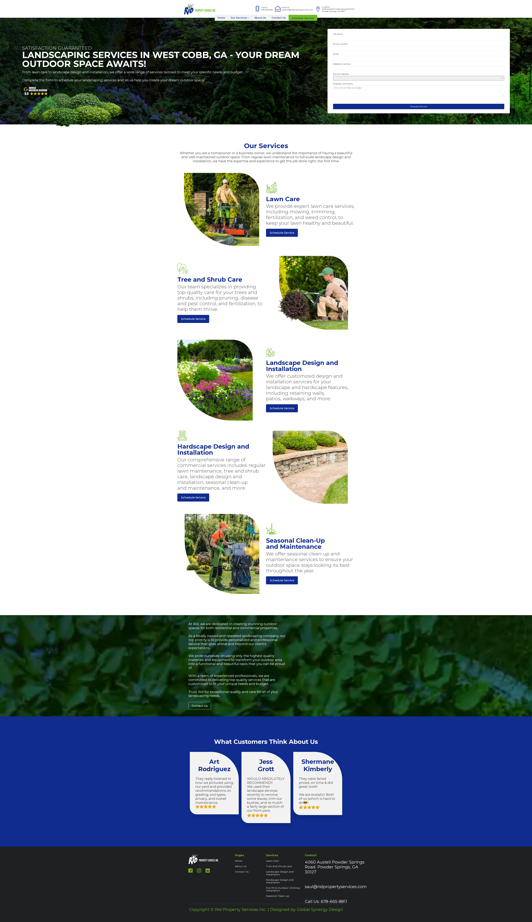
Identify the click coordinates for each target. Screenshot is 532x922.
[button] (418, 106)
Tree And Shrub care (279, 866)
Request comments (343, 84)
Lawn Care (272, 861)
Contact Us (279, 17)
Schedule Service (303, 18)
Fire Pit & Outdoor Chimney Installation (283, 889)
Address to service (342, 64)
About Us (260, 17)
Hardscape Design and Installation (280, 881)
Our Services (239, 17)
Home (221, 17)
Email (335, 54)
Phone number (340, 44)
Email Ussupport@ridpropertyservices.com (297, 9)
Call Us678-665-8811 (267, 9)
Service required (341, 74)
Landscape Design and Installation (280, 873)
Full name (338, 34)
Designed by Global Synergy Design (306, 909)
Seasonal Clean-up (277, 896)
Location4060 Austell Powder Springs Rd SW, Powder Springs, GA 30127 (338, 9)
